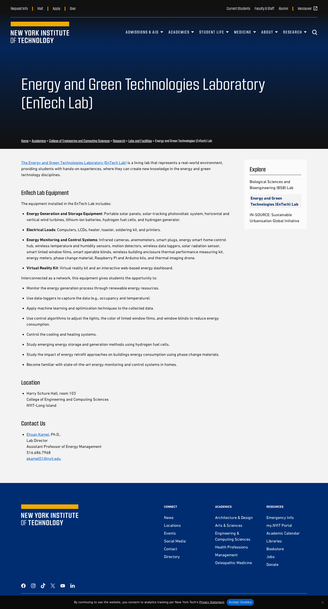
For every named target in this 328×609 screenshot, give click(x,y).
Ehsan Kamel (38, 434)
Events (170, 533)
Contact (170, 548)
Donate (272, 564)
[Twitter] (53, 586)
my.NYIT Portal (279, 525)
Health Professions (231, 547)
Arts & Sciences (228, 525)
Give (72, 8)
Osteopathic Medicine (233, 562)
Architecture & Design (234, 517)
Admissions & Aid (142, 32)
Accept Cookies (240, 602)
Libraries (274, 541)
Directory (172, 556)
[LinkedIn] (72, 586)
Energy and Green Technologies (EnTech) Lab (274, 201)
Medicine (242, 32)
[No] (322, 602)
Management (226, 554)
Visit (40, 8)
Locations (172, 525)
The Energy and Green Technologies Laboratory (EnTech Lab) (74, 162)
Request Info (19, 8)
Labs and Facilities (140, 141)
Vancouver (305, 8)
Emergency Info (280, 517)
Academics (178, 32)
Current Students (238, 8)
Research (292, 32)
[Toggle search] (314, 32)
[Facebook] (23, 586)
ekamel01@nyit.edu (44, 458)
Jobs (270, 556)
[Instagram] (33, 586)
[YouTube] (62, 586)
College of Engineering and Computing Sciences (79, 141)
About (267, 32)
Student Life (211, 32)
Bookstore (275, 548)
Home (25, 141)
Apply (56, 8)
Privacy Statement (211, 602)
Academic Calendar (283, 533)
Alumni (283, 8)
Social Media (175, 541)
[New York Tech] (40, 32)
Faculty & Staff (264, 8)
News (169, 517)
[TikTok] (43, 586)
